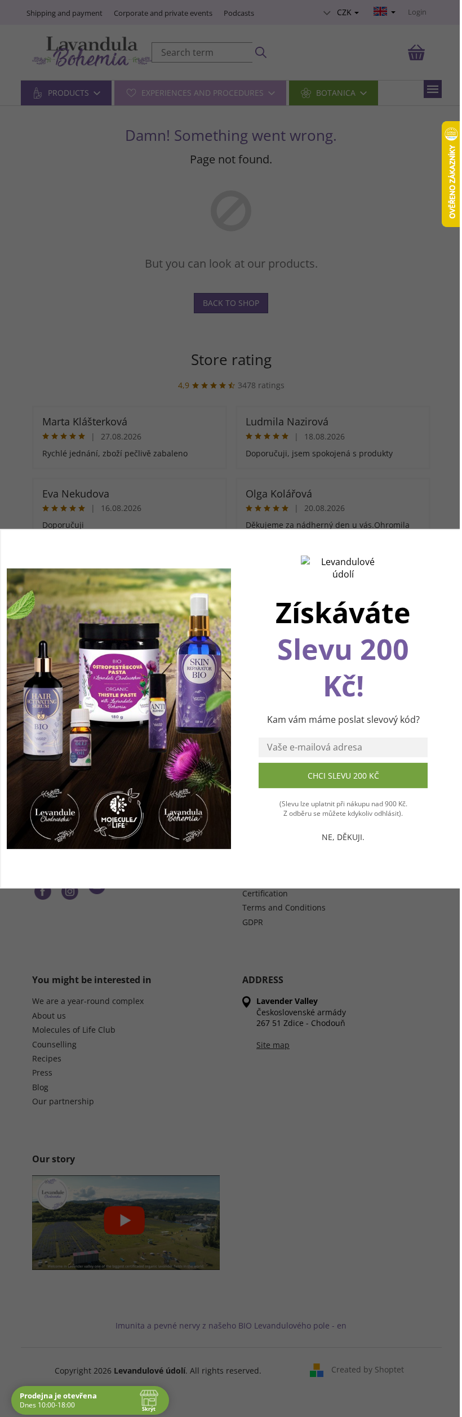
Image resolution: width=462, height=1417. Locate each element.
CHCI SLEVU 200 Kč (343, 775)
